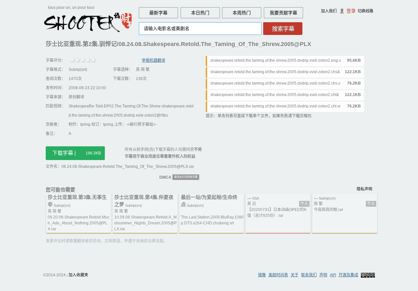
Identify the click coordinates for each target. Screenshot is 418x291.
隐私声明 (364, 189)
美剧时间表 (278, 275)
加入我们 (329, 11)
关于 (294, 275)
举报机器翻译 (153, 60)
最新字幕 (158, 12)
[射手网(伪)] (88, 21)
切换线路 (365, 11)
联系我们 (309, 275)
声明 (323, 275)
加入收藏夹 (78, 275)
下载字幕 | (76, 153)
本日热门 (200, 12)
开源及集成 (348, 275)
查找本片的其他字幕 (186, 176)
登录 (351, 10)
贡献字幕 (288, 12)
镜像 (262, 275)
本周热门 (242, 12)
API (333, 275)
